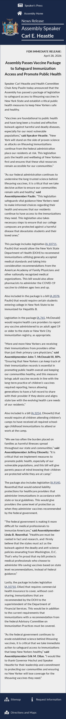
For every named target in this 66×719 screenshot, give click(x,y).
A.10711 (51, 243)
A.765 (41, 317)
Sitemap (15, 699)
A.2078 (54, 296)
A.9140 (55, 482)
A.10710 (10, 586)
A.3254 (36, 413)
